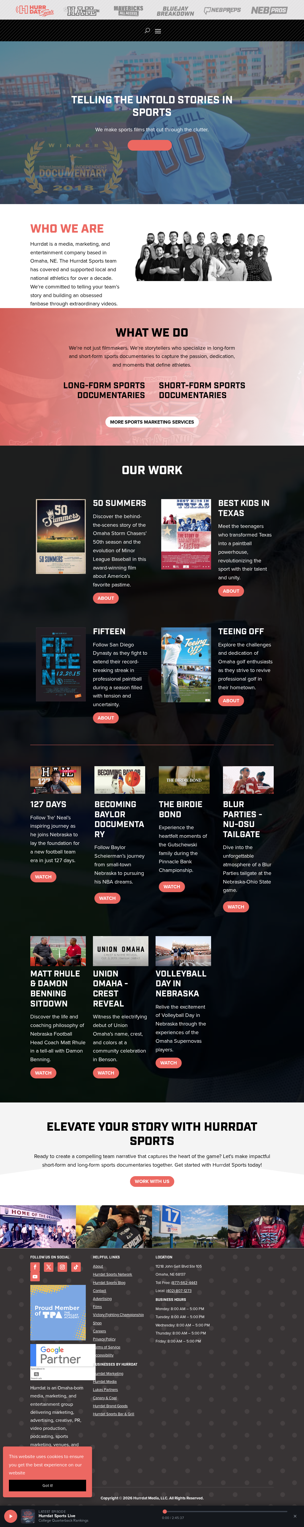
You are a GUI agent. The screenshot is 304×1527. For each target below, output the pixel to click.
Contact (99, 1290)
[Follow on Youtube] (35, 1276)
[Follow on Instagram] (62, 1267)
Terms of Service (106, 1347)
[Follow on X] (48, 1267)
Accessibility (103, 1355)
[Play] (10, 1516)
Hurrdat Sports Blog (109, 1282)
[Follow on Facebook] (35, 1267)
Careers (99, 1331)
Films (97, 1307)
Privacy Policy (104, 1339)
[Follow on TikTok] (76, 1267)
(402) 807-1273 (178, 1290)
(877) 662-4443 (184, 1282)
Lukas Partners (105, 1389)
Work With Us (149, 145)
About (106, 598)
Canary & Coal (105, 1398)
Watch (43, 876)
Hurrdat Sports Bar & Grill (113, 1414)
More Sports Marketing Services (152, 422)
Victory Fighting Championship (118, 1315)
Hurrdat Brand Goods (110, 1406)
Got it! (47, 1485)
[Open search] (147, 30)
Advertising (102, 1299)
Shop (97, 1323)
